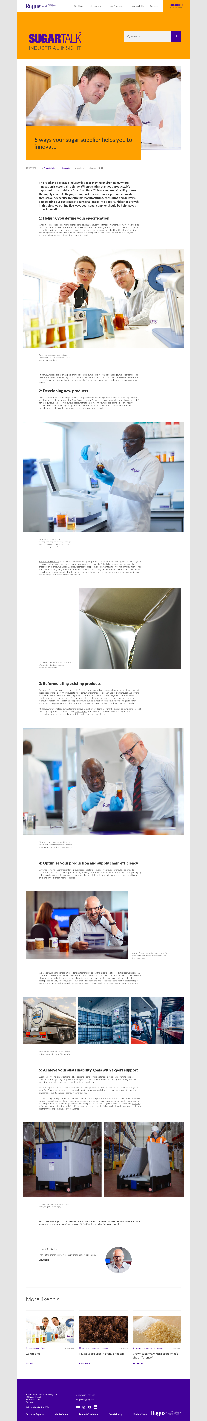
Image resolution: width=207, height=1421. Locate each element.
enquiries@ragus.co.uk (86, 1399)
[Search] (176, 36)
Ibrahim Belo (94, 1348)
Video (31, 1348)
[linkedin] (95, 1407)
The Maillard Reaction (49, 561)
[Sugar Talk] (55, 44)
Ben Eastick (147, 1348)
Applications (158, 1348)
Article (84, 1348)
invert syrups (81, 711)
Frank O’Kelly (49, 168)
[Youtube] (78, 1407)
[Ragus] (32, 6)
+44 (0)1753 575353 (85, 1395)
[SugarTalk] (176, 6)
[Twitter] (84, 1407)
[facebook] (90, 1407)
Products (66, 168)
